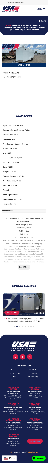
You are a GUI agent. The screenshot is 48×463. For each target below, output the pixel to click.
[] (15, 359)
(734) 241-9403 (35, 409)
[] (22, 359)
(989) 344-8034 (35, 393)
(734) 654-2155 (13, 425)
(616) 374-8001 (13, 409)
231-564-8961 (34, 425)
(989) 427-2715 (13, 393)
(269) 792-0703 (13, 441)
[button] (14, 326)
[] (29, 359)
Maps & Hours (35, 441)
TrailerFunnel (32, 452)
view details (12, 313)
